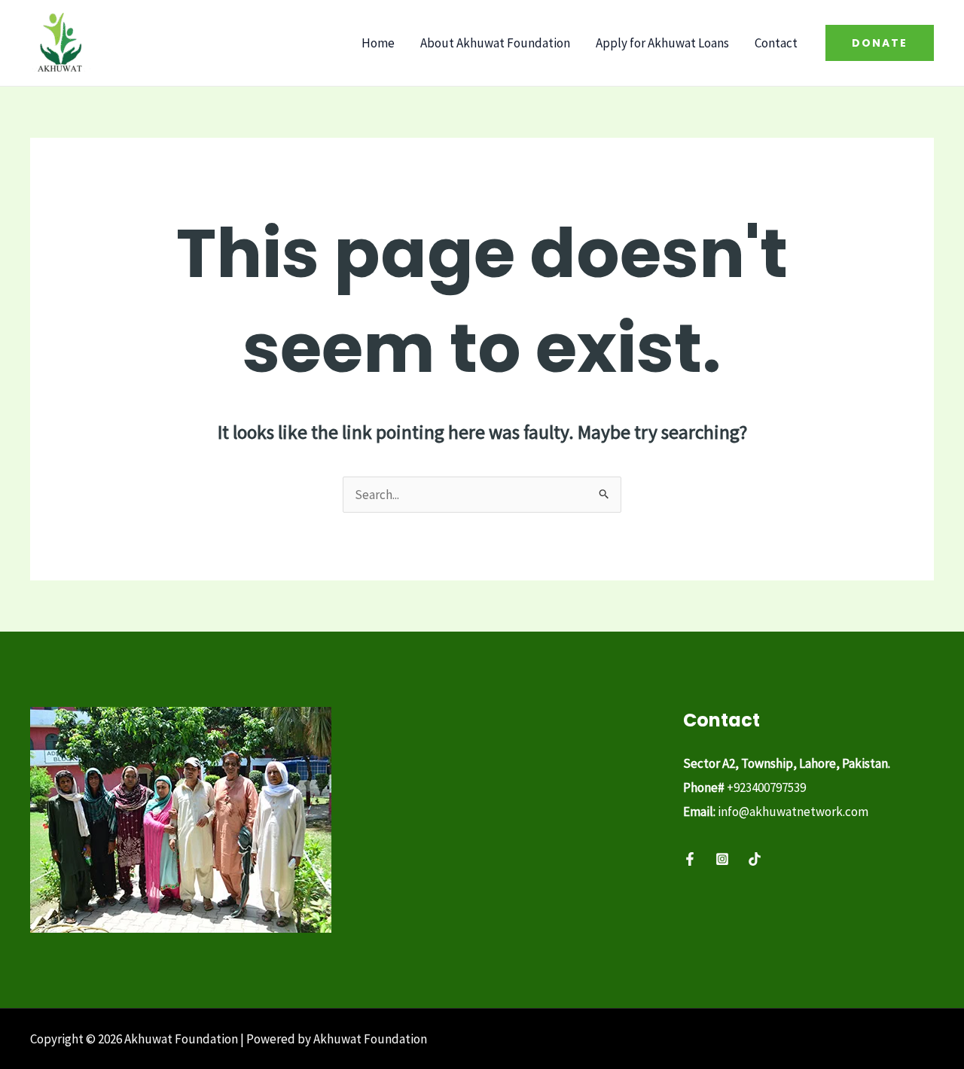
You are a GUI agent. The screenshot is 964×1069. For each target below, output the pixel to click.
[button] (879, 43)
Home (378, 43)
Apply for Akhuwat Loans (662, 43)
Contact (776, 43)
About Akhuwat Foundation (495, 43)
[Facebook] (690, 859)
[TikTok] (754, 859)
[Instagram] (722, 859)
